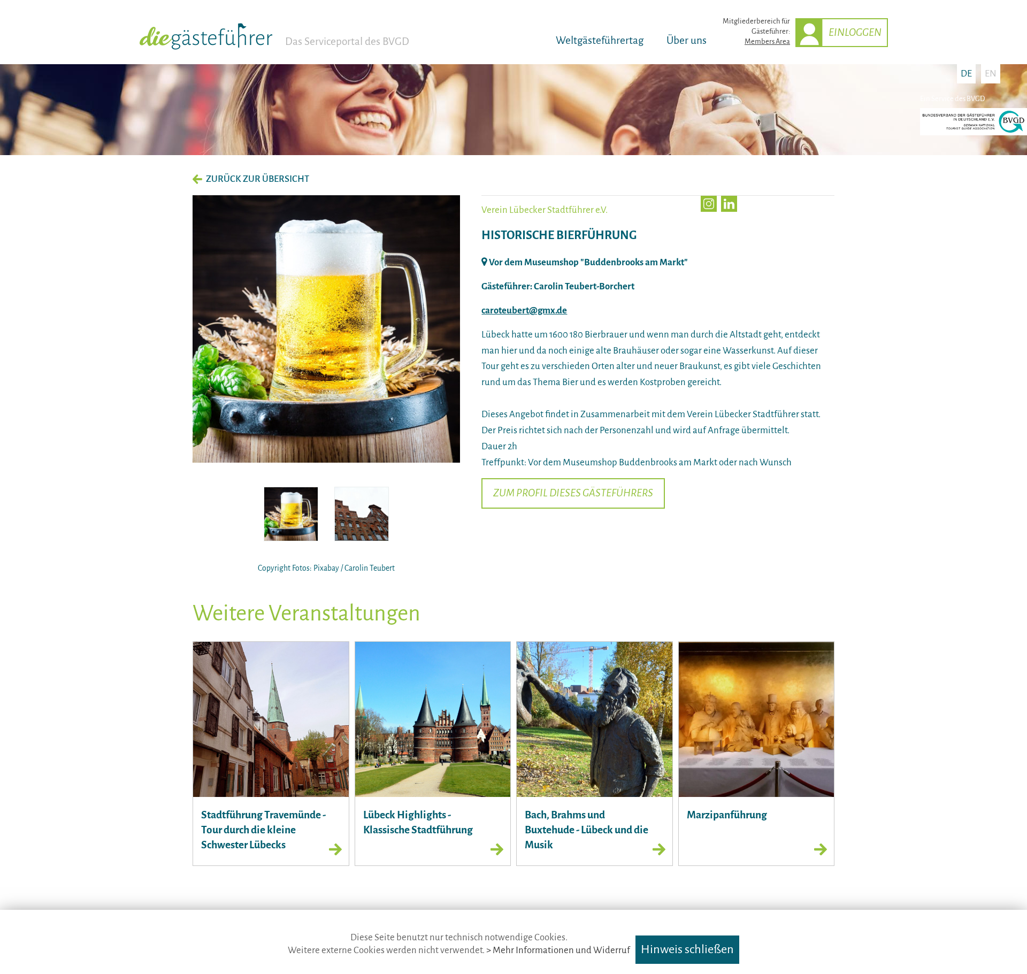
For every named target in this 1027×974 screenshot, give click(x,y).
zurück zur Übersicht (257, 179)
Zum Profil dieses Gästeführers (573, 492)
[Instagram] (709, 204)
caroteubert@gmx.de (524, 310)
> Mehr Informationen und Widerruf (558, 950)
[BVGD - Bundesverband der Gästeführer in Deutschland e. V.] (973, 133)
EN (991, 73)
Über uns (686, 40)
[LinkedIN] (729, 204)
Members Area (767, 41)
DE (966, 73)
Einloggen (855, 32)
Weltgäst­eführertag (599, 40)
